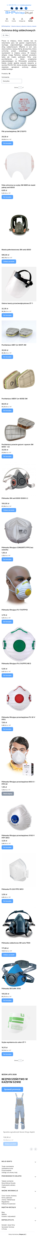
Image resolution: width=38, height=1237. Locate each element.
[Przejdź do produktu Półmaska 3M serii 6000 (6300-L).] (19, 479)
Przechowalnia (6, 1170)
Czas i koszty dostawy (9, 1196)
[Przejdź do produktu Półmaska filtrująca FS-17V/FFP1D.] (19, 586)
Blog (3, 1212)
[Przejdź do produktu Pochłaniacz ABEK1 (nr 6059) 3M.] (19, 379)
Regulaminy (5, 1202)
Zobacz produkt (8, 261)
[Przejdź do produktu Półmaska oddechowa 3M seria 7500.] (19, 923)
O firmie (4, 1229)
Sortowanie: (5, 77)
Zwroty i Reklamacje (8, 1200)
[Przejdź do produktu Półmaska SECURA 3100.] (19, 973)
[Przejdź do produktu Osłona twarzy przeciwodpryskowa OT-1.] (19, 284)
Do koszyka (7, 143)
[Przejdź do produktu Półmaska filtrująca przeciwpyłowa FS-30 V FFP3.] (19, 698)
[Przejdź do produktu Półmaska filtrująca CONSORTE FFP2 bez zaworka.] (19, 530)
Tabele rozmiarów (7, 1181)
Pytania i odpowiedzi (8, 1216)
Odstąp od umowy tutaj (9, 1172)
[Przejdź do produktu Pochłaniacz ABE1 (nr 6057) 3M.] (19, 331)
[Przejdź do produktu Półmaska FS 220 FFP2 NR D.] (19, 870)
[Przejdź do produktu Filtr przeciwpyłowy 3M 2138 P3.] (19, 110)
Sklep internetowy (17, 1234)
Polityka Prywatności (8, 1204)
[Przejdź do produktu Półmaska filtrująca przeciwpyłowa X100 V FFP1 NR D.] (19, 816)
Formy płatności (7, 1198)
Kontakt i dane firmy (8, 1225)
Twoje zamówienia (8, 1166)
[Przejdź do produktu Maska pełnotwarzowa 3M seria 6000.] (19, 225)
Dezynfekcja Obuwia (8, 1183)
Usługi (4, 1187)
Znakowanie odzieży (8, 1185)
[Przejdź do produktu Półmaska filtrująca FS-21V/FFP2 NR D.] (19, 644)
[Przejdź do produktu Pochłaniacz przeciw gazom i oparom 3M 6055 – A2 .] (19, 429)
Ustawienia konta (7, 1168)
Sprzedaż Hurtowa (8, 1227)
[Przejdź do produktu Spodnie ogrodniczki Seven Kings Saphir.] (19, 1111)
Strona (16, 87)
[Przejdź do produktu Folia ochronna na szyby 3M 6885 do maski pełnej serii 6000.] (19, 166)
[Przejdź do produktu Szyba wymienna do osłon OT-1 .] (19, 1023)
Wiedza (4, 1214)
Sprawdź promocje (12, 1089)
